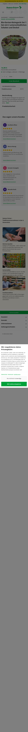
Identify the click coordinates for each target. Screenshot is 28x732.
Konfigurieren (17, 374)
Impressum (10, 374)
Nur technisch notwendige (14, 378)
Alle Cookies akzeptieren (14, 384)
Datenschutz (4, 374)
